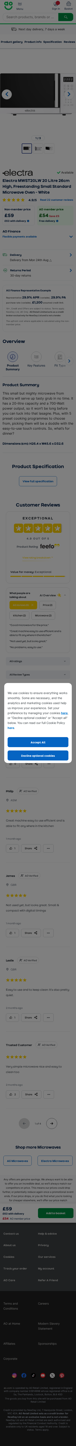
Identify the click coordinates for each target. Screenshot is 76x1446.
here (64, 713)
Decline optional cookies (38, 755)
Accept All (38, 742)
